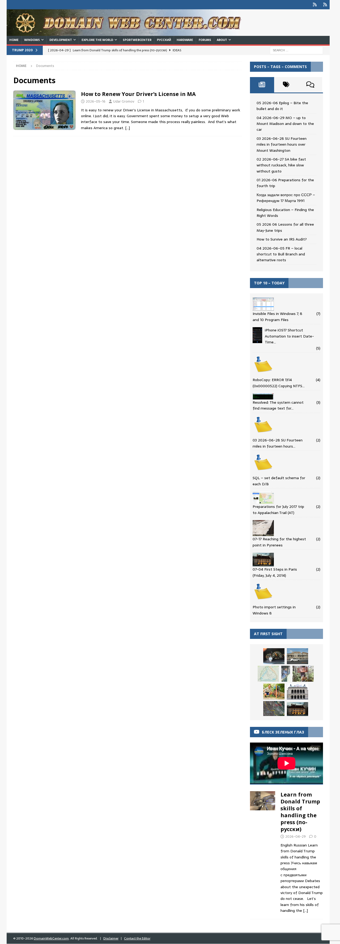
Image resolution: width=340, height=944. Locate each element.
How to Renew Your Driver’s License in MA (138, 94)
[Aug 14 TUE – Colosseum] (297, 656)
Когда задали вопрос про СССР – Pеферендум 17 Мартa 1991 (286, 198)
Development (60, 39)
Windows (32, 39)
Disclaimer (110, 938)
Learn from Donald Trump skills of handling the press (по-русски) (300, 812)
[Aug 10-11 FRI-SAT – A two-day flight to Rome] (273, 656)
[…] (127, 128)
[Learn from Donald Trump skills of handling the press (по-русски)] (262, 851)
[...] (305, 910)
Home (14, 39)
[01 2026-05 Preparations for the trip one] (268, 674)
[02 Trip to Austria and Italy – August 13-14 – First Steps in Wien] (273, 708)
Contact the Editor (137, 938)
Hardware (185, 39)
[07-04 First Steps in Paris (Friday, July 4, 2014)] (297, 709)
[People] (44, 110)
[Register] (325, 4)
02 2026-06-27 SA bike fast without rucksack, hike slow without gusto (281, 165)
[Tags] (286, 84)
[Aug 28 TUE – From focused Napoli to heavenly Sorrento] (285, 674)
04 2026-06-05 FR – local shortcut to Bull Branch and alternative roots (281, 254)
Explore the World (97, 39)
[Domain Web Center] (130, 33)
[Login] (314, 4)
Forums (205, 39)
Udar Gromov (123, 101)
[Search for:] (296, 50)
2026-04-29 (295, 836)
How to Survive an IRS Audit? (282, 239)
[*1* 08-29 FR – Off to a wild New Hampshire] (273, 691)
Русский (164, 39)
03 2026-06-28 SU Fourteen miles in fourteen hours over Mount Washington (282, 144)
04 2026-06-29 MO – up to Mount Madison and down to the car (285, 124)
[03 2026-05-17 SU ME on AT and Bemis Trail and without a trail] (303, 674)
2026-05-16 (95, 101)
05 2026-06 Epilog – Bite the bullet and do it (282, 106)
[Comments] (310, 84)
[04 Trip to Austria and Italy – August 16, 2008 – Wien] (297, 691)
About (222, 39)
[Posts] (262, 84)
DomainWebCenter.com (51, 938)
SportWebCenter (137, 39)
